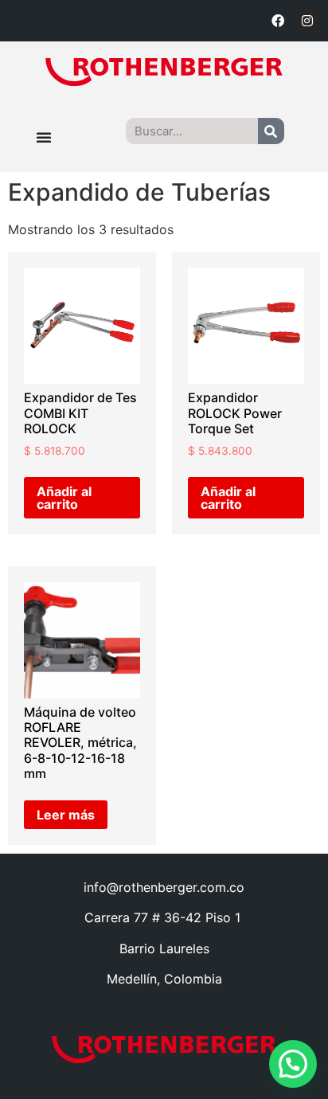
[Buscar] (271, 131)
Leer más (66, 815)
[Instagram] (307, 20)
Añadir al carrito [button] (64, 497)
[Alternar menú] (44, 137)
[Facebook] (278, 20)
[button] (293, 1064)
